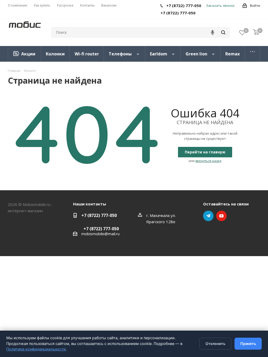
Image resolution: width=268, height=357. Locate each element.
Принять (248, 343)
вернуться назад (208, 161)
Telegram (208, 216)
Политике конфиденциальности (36, 349)
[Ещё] (252, 54)
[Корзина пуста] (256, 32)
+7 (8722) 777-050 (99, 215)
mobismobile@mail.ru (100, 233)
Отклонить (215, 343)
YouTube (221, 216)
